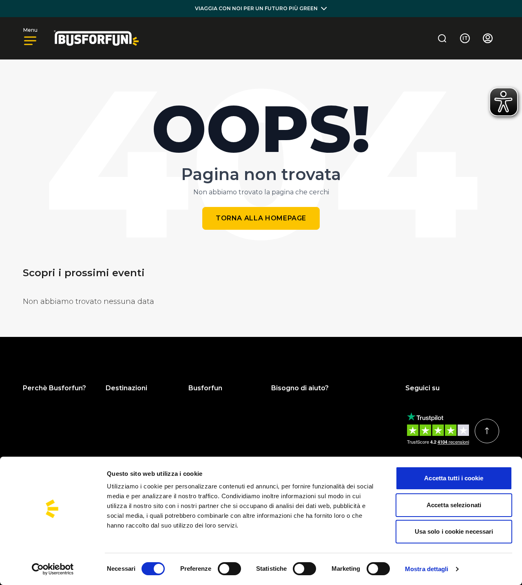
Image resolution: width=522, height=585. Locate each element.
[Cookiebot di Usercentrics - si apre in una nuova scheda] (52, 569)
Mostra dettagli (427, 568)
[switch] (229, 568)
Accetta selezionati (454, 504)
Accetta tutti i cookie (453, 478)
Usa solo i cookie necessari (454, 531)
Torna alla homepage (261, 218)
